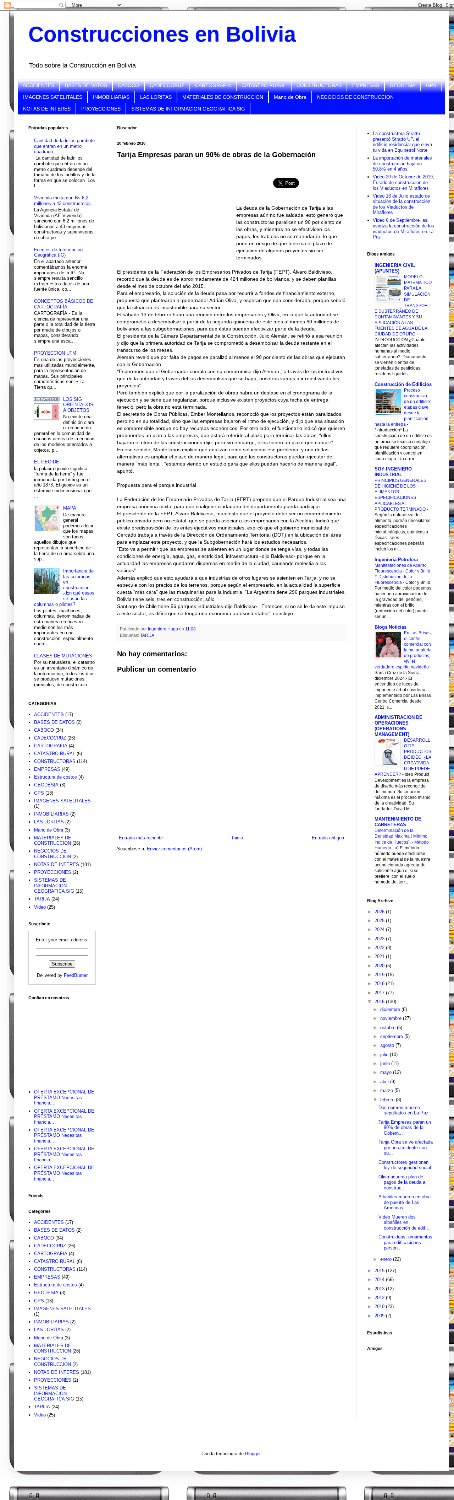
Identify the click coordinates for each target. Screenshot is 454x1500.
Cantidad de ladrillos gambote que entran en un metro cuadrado (64, 146)
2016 (380, 1001)
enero (386, 1259)
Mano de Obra (290, 97)
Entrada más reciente (141, 837)
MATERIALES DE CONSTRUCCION (222, 97)
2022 (380, 947)
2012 (380, 1297)
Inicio (237, 837)
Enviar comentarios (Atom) (174, 848)
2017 (380, 992)
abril (385, 1081)
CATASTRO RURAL (264, 85)
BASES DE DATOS (86, 85)
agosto (387, 1045)
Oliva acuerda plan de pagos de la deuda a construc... (401, 1182)
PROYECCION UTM (55, 353)
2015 (380, 1270)
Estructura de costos (55, 777)
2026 (380, 911)
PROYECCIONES (101, 109)
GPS (431, 85)
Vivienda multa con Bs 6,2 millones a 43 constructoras (62, 200)
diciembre (391, 1009)
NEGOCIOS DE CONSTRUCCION (355, 97)
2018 (380, 983)
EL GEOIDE (46, 461)
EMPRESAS (365, 85)
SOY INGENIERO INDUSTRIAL (393, 471)
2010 (380, 1306)
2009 (380, 1315)
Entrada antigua (328, 837)
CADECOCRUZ (167, 85)
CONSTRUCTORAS (319, 85)
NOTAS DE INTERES (47, 109)
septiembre (392, 1036)
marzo (387, 1090)
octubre (388, 1027)
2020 (380, 965)
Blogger (252, 1453)
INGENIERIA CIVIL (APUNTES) (395, 268)
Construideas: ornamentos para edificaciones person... (405, 1242)
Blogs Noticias (390, 627)
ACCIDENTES (38, 85)
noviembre (391, 1018)
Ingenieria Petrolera (396, 559)
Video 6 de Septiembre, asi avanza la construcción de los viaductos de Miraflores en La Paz (403, 228)
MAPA (69, 508)
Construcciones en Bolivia (162, 34)
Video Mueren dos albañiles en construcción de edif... (404, 1222)
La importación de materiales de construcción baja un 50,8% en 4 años (402, 163)
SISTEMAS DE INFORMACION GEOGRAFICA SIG (188, 109)
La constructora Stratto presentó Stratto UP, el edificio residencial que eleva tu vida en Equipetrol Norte (402, 142)
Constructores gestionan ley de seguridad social (404, 1165)
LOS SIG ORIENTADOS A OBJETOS (78, 405)
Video (40, 907)
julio (385, 1054)
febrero (388, 1099)
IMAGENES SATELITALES (52, 97)
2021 (380, 956)
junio (385, 1063)
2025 (380, 920)
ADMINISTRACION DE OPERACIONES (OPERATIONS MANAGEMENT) (398, 726)
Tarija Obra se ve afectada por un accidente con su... (405, 1147)
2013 (380, 1288)
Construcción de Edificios (403, 384)
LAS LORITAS (156, 97)
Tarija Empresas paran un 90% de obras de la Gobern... (404, 1127)
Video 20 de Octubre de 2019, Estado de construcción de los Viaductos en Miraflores (403, 182)
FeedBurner (76, 975)
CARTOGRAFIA (213, 85)
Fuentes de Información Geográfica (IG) (58, 252)
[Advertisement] (63, 1040)
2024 (380, 929)
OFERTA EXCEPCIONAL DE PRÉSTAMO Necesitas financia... (64, 1097)
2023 (380, 938)
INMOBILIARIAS (111, 97)
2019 (380, 974)
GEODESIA (402, 85)
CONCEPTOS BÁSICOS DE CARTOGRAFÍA (63, 304)
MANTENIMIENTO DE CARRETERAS (398, 821)
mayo (386, 1072)
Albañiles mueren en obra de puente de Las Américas (404, 1202)
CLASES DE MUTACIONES (63, 655)
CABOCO (128, 85)
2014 (380, 1279)
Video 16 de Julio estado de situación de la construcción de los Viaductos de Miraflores (401, 204)
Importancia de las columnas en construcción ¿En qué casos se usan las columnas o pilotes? (64, 587)
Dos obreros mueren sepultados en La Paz (403, 1110)
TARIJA (147, 635)
